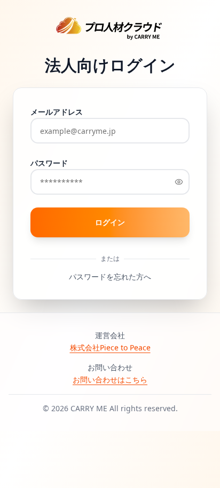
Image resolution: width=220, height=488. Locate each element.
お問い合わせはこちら (110, 379)
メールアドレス (56, 112)
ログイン (117, 225)
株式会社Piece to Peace (110, 347)
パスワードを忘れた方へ (110, 276)
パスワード (49, 163)
